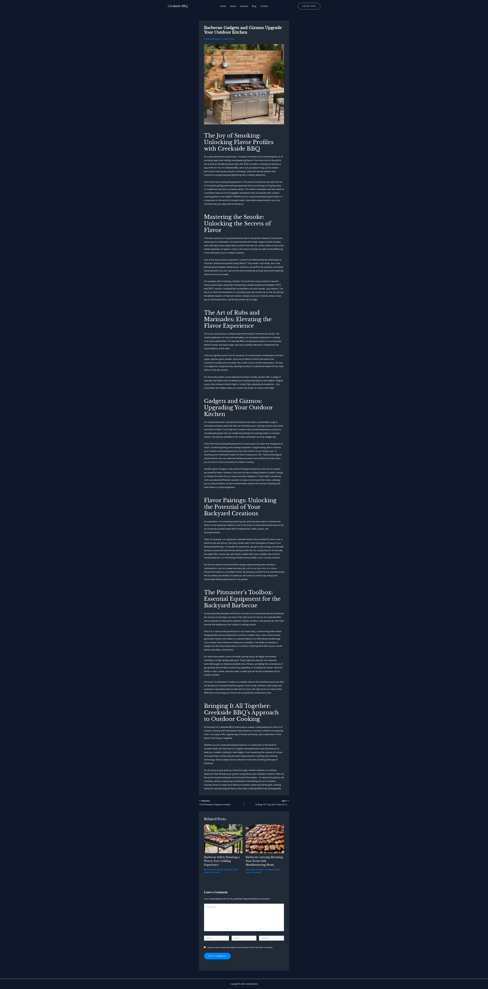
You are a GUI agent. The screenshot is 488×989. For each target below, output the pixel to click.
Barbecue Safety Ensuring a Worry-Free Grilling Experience (222, 861)
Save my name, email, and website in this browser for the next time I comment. (240, 947)
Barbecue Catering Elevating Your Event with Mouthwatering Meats (264, 861)
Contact (264, 6)
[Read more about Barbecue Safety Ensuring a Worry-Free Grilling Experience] (223, 838)
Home (223, 6)
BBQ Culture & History (213, 869)
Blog (254, 6)
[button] (309, 6)
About (233, 6)
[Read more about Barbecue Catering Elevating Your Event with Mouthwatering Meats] (265, 838)
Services (244, 6)
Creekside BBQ (178, 6)
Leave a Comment (211, 872)
